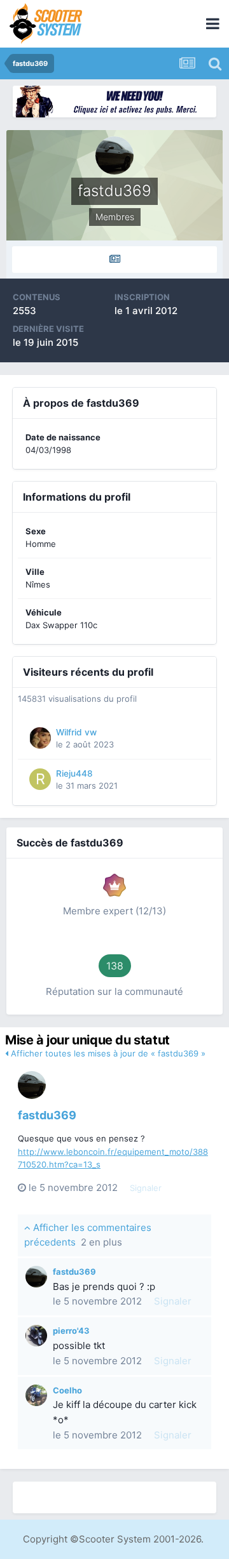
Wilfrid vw (76, 732)
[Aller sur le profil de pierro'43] (36, 1335)
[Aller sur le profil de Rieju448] (40, 779)
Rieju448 (74, 773)
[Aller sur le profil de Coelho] (36, 1395)
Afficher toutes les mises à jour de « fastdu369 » (106, 1053)
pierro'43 (71, 1330)
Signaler (146, 1188)
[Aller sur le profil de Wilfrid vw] (40, 738)
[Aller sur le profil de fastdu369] (32, 1085)
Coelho (67, 1390)
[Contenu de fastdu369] (114, 259)
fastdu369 (47, 1115)
